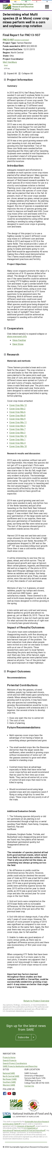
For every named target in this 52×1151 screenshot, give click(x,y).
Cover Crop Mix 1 (17, 439)
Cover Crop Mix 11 (18, 422)
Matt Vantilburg (10, 62)
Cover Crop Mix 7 (17, 429)
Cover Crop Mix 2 (17, 408)
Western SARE (9, 1085)
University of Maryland (25, 1126)
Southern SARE (9, 1082)
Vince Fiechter (19, 340)
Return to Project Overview (36, 1000)
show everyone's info (17, 336)
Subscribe (23, 1037)
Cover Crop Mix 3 (17, 432)
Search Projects (9, 1060)
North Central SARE (11, 1076)
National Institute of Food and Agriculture (29, 1130)
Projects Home (9, 1057)
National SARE (9, 1073)
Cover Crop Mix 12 (18, 436)
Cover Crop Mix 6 (17, 412)
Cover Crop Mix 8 (17, 415)
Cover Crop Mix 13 (18, 405)
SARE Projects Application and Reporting (20, 1066)
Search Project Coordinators (15, 1063)
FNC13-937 (16, 39)
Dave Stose (17, 344)
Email (6, 65)
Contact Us (29, 1086)
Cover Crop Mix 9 (17, 418)
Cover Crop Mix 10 (18, 446)
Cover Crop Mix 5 (17, 425)
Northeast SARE (10, 1079)
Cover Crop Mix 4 (17, 443)
